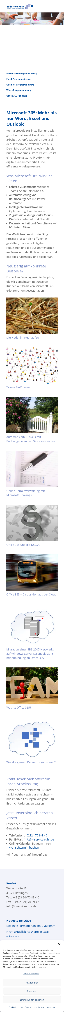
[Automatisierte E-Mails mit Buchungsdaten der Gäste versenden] (32, 415)
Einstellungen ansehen (32, 999)
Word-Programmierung (18, 90)
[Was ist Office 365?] (32, 685)
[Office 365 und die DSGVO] (32, 523)
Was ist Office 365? (18, 707)
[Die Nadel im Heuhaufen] (32, 316)
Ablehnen (32, 991)
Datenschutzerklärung (34, 1007)
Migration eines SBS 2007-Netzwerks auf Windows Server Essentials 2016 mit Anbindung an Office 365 (30, 654)
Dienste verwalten (31, 973)
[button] (59, 944)
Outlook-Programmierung (20, 84)
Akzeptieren (32, 982)
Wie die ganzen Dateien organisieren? (31, 762)
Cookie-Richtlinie (16, 1007)
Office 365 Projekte (16, 95)
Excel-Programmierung (18, 79)
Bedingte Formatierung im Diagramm (30, 926)
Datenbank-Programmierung (21, 73)
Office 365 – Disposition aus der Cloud (31, 594)
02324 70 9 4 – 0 (37, 835)
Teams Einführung (18, 387)
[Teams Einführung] (32, 365)
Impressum (50, 1007)
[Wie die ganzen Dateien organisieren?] (32, 738)
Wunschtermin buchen (24, 847)
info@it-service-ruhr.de (39, 839)
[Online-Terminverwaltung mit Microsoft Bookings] (32, 469)
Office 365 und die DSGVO (23, 545)
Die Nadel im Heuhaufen (22, 337)
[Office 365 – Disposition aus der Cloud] (32, 572)
